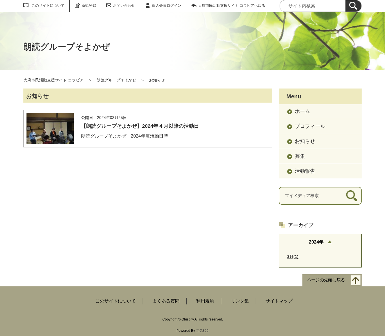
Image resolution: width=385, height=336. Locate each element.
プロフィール (310, 126)
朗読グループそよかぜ (116, 80)
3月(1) (292, 256)
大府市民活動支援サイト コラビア (53, 80)
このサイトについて (48, 5)
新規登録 (88, 5)
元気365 (202, 331)
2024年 (316, 242)
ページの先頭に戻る (326, 280)
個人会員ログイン (166, 5)
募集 (300, 156)
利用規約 (205, 301)
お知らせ (305, 141)
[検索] (353, 6)
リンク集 (240, 301)
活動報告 (305, 171)
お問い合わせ (124, 5)
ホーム (302, 111)
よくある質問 (166, 301)
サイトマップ (279, 301)
